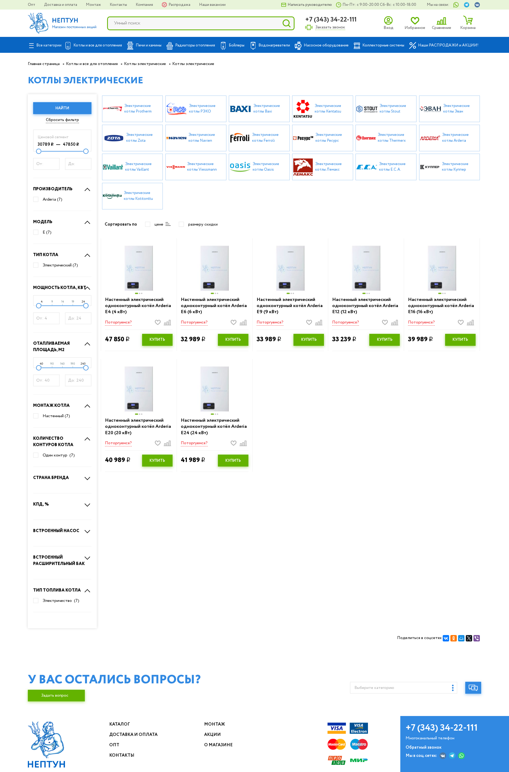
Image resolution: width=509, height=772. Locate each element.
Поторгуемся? (118, 322)
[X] (469, 638)
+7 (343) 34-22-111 (331, 19)
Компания (145, 5)
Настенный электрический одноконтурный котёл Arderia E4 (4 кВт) (138, 306)
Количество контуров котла (53, 441)
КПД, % (41, 504)
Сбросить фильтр (62, 120)
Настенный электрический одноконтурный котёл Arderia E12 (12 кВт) (365, 306)
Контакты (119, 5)
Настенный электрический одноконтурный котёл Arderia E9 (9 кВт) (290, 306)
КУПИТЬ (157, 339)
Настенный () (56, 416)
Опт (32, 5)
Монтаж (94, 5)
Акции (212, 735)
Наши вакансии (212, 5)
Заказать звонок (330, 27)
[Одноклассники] (453, 638)
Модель (42, 222)
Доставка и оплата (61, 5)
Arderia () (52, 199)
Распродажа (180, 5)
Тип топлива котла (57, 590)
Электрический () (60, 265)
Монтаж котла (51, 406)
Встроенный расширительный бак (59, 560)
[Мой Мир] (461, 638)
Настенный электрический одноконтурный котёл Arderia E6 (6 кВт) (214, 306)
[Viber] (476, 638)
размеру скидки (203, 224)
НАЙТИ (62, 108)
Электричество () (61, 600)
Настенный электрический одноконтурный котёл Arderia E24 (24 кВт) (214, 426)
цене (159, 224)
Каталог (119, 724)
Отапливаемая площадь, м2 (51, 346)
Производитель (52, 189)
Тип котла (45, 255)
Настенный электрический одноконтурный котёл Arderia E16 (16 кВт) (441, 306)
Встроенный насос (56, 531)
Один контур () (59, 455)
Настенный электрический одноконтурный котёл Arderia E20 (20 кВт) (138, 426)
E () (47, 232)
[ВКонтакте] (446, 638)
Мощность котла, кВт (59, 288)
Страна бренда (51, 478)
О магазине (218, 745)
